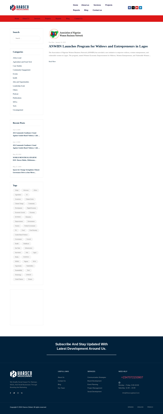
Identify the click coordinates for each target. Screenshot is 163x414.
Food (23, 230)
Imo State (17, 248)
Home (75, 5)
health (15, 78)
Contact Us (62, 381)
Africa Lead (17, 58)
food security (33, 230)
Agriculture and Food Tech (22, 62)
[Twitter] (14, 393)
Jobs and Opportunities (21, 82)
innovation (18, 252)
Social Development (94, 391)
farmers (17, 226)
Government (18, 239)
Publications (17, 98)
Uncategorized (18, 110)
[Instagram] (18, 393)
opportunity (18, 266)
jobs (27, 252)
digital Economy (31, 208)
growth (29, 239)
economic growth (20, 212)
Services (97, 5)
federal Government (29, 226)
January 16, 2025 (61, 42)
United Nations (19, 279)
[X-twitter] (133, 7)
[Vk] (21, 393)
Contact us (97, 10)
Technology (18, 275)
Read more (52, 61)
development (18, 208)
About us (85, 5)
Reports (76, 10)
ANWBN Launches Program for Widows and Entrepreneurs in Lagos (98, 46)
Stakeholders (30, 266)
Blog (86, 10)
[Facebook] (129, 7)
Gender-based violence (21, 235)
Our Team (61, 388)
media (16, 257)
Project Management (94, 388)
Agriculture (18, 194)
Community (31, 203)
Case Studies (17, 66)
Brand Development (94, 381)
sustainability (18, 270)
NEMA (17, 261)
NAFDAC (26, 257)
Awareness (18, 199)
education (28, 217)
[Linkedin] (140, 7)
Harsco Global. (27, 407)
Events (15, 74)
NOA (34, 261)
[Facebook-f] (10, 393)
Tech (14, 106)
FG (16, 230)
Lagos (34, 252)
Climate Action (30, 199)
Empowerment (19, 221)
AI (26, 194)
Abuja (16, 190)
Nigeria (26, 261)
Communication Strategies (96, 377)
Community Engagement (21, 70)
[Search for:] (24, 38)
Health (17, 243)
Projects (108, 5)
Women (30, 279)
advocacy (26, 190)
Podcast (15, 94)
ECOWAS (18, 217)
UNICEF (28, 275)
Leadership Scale (19, 86)
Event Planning (92, 384)
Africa (35, 190)
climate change (19, 203)
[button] (86, 5)
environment (31, 221)
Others (15, 90)
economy (32, 212)
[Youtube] (136, 7)
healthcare (26, 243)
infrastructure (28, 248)
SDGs (15, 102)
